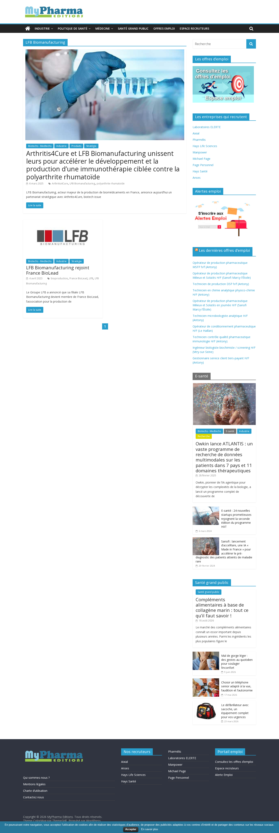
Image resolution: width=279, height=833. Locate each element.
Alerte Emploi (224, 775)
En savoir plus (149, 829)
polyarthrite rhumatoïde (111, 183)
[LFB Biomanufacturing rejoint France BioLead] (63, 222)
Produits (76, 146)
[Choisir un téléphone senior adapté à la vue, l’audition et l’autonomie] (206, 680)
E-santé (230, 431)
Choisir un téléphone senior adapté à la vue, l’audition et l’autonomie (237, 686)
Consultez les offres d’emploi (234, 762)
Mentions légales (34, 784)
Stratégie (91, 146)
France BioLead (78, 278)
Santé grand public (133, 28)
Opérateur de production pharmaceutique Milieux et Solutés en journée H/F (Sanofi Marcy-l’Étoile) (220, 305)
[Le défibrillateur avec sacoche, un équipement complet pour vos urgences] (206, 703)
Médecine (102, 28)
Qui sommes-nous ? (36, 778)
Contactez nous (33, 797)
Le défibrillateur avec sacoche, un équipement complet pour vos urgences (235, 711)
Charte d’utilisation (35, 791)
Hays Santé (200, 171)
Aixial (196, 133)
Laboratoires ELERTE (207, 127)
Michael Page (201, 159)
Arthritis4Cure (60, 183)
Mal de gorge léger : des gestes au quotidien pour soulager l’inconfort (237, 662)
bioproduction (59, 278)
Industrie (42, 28)
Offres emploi (164, 28)
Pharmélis (199, 140)
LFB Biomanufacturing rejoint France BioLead (57, 270)
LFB (91, 278)
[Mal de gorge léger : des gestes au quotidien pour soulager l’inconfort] (206, 654)
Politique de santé (72, 28)
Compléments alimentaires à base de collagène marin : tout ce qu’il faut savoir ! (222, 607)
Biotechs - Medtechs (39, 146)
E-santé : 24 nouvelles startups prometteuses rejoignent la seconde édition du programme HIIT (236, 518)
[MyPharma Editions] (27, 28)
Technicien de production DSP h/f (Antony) (221, 284)
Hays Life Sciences (205, 146)
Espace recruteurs (194, 28)
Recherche (204, 436)
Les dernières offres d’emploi (224, 250)
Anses (197, 178)
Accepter (130, 829)
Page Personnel (203, 165)
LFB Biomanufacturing (82, 183)
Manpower (200, 152)
